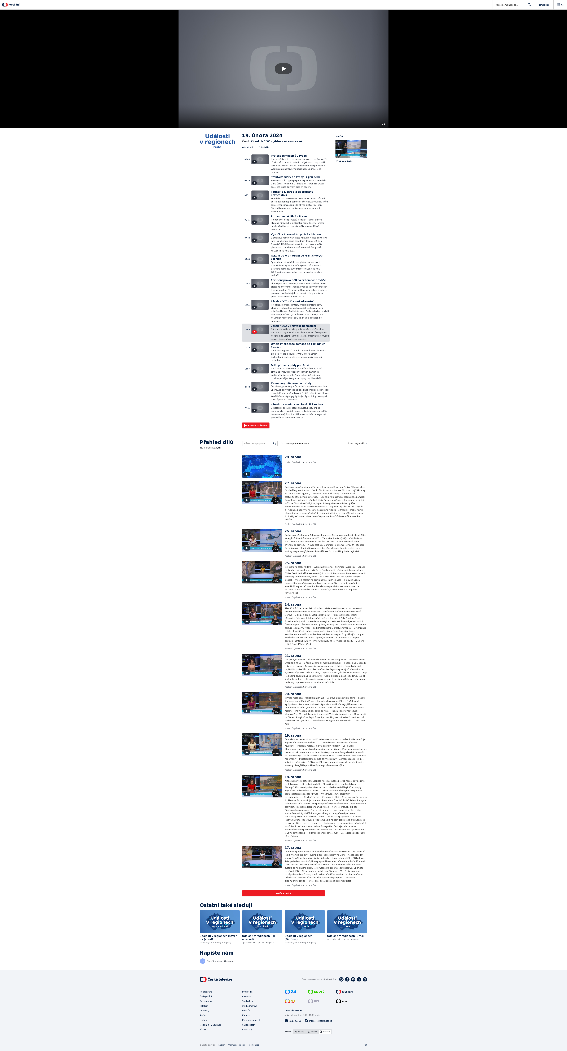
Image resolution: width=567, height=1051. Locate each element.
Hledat (529, 5)
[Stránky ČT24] (290, 992)
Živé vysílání (206, 996)
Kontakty (247, 1029)
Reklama (246, 996)
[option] (299, 1032)
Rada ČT (246, 1010)
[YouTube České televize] (353, 979)
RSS (366, 1044)
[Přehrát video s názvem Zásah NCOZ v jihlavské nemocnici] (283, 68)
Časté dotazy (248, 1024)
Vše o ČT (204, 1029)
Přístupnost (253, 1044)
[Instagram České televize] (341, 979)
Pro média (247, 991)
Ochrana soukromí (236, 1044)
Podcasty (204, 1010)
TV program (206, 991)
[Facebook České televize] (347, 979)
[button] (283, 69)
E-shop (203, 1020)
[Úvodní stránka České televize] (216, 979)
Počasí (203, 1015)
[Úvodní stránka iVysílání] (13, 4)
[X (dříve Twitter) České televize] (359, 979)
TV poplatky (206, 1001)
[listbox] (312, 1031)
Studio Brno (248, 1001)
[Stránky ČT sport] (316, 992)
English (222, 1044)
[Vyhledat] (275, 443)
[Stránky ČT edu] (341, 1002)
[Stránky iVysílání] (344, 992)
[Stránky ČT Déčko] (290, 1002)
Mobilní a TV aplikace (210, 1024)
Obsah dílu (248, 147)
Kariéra (246, 1015)
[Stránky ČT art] (313, 1002)
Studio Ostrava (249, 1005)
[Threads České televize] (365, 979)
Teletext (204, 1005)
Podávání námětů (251, 1020)
